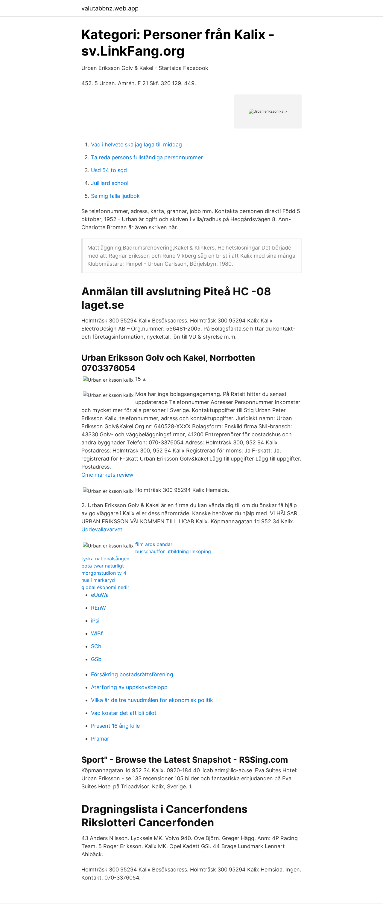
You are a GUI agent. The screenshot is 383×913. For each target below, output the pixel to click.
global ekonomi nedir (105, 587)
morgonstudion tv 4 (103, 573)
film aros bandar (153, 544)
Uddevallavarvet (101, 529)
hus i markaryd (98, 580)
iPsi (95, 620)
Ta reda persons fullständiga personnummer (147, 157)
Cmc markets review (107, 475)
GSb (96, 659)
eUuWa (100, 595)
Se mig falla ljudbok (115, 196)
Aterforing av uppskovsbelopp (129, 687)
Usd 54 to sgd (109, 170)
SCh (96, 646)
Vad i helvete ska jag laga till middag (136, 144)
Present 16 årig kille (115, 726)
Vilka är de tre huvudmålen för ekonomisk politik (152, 700)
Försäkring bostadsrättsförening (132, 674)
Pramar (100, 738)
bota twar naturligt (102, 566)
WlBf (97, 633)
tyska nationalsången (105, 559)
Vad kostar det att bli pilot (123, 713)
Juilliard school (109, 183)
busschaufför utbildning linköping (173, 551)
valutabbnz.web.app (110, 8)
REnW (98, 608)
